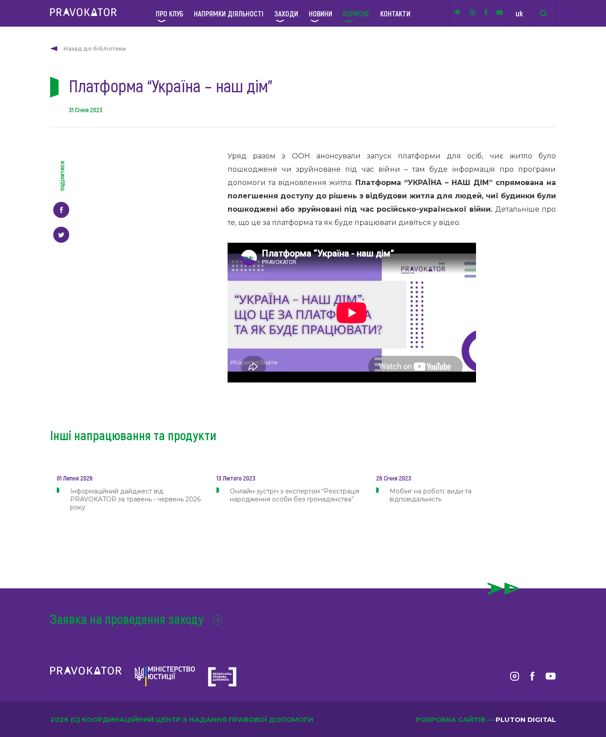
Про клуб (169, 13)
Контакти (395, 13)
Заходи (286, 13)
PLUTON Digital (526, 719)
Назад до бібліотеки (94, 48)
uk (519, 13)
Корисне (356, 13)
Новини (320, 13)
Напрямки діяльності (229, 13)
